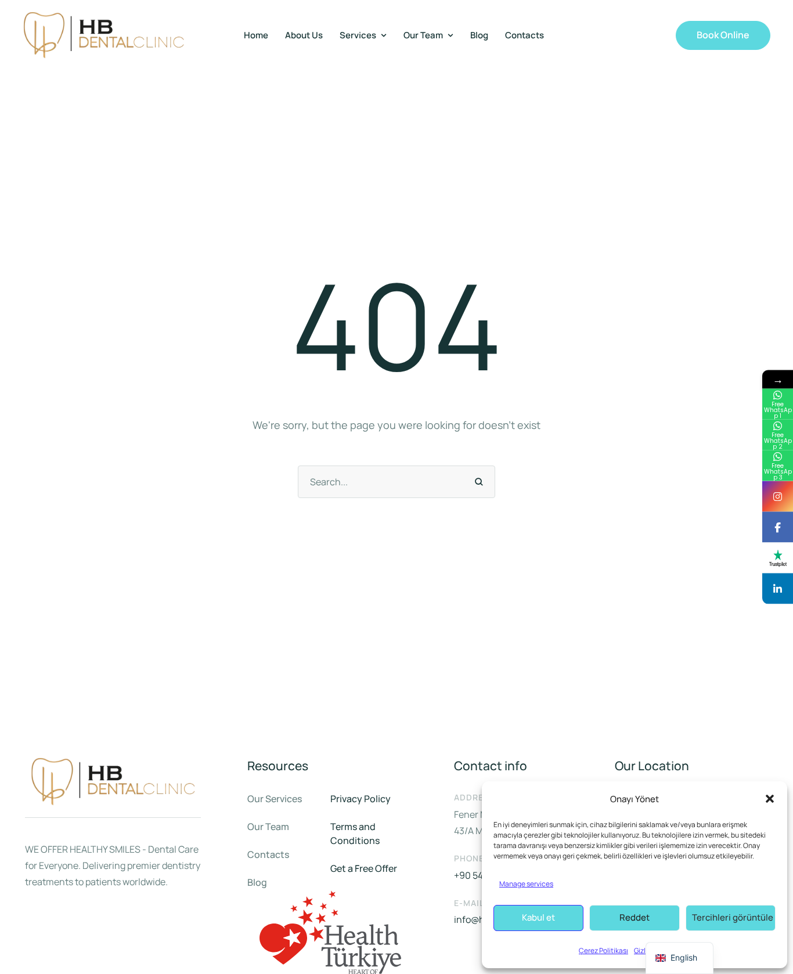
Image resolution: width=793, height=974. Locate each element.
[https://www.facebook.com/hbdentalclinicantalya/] (777, 527)
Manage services (526, 884)
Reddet (634, 917)
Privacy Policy (360, 798)
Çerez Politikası (603, 950)
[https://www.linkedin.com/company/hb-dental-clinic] (777, 588)
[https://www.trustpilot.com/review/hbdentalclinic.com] (777, 558)
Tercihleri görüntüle (732, 917)
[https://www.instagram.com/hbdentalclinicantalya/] (777, 496)
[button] (770, 799)
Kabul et (538, 917)
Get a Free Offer (363, 868)
